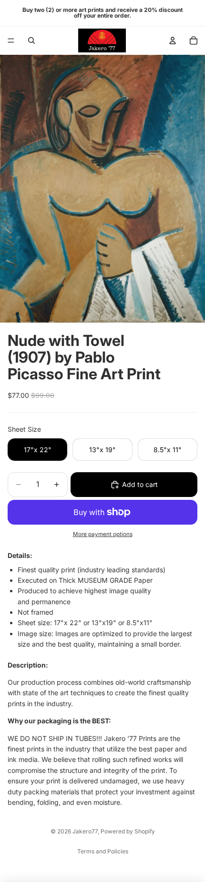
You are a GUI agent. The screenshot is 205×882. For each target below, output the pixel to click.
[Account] (172, 40)
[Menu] (11, 40)
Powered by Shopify (128, 831)
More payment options (103, 534)
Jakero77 (85, 831)
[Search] (31, 40)
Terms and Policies (102, 851)
